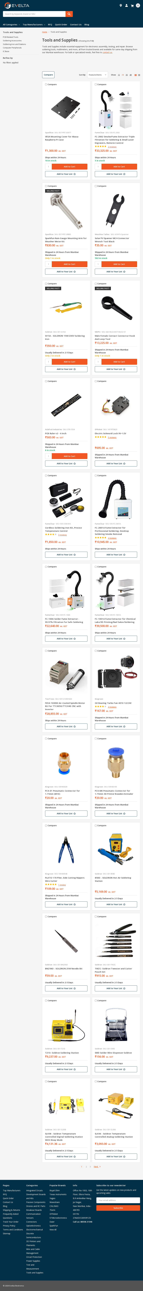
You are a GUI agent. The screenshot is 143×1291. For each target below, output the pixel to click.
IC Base (6, 51)
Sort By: (82, 75)
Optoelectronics (33, 1225)
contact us (107, 52)
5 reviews (112, 437)
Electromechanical (34, 1229)
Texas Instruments (58, 1194)
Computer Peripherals (12, 47)
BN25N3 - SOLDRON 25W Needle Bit (64, 968)
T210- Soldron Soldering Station (62, 1052)
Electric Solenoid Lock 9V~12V (110, 433)
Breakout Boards (34, 1210)
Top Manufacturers (33, 24)
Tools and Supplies (34, 1272)
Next (96, 1166)
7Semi (52, 1210)
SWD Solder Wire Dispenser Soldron (113, 1052)
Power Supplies (33, 1261)
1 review (62, 885)
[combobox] (38, 14)
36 (127, 75)
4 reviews (112, 538)
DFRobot (54, 1214)
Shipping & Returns (11, 1210)
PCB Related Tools (10, 37)
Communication (33, 1214)
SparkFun (54, 1225)
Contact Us (76, 24)
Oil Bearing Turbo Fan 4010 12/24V (113, 703)
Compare (48, 74)
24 (123, 75)
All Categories (10, 24)
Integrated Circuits (34, 1190)
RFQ (50, 24)
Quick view (66, 108)
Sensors (30, 1217)
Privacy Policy (9, 1225)
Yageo (52, 1198)
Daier (52, 1221)
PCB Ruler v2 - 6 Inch (55, 433)
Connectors (31, 1221)
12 (119, 75)
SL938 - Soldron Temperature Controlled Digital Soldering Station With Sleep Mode (64, 1136)
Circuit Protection (34, 1257)
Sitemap (6, 1233)
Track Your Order (10, 1221)
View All (53, 1229)
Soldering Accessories (12, 40)
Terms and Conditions (13, 1229)
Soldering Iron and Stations (14, 44)
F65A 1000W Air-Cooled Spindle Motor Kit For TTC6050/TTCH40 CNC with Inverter (65, 706)
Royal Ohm (55, 1190)
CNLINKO (54, 1206)
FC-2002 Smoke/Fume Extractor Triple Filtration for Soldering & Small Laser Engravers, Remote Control (115, 139)
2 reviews (112, 147)
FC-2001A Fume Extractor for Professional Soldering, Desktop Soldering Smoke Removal (112, 530)
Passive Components (35, 1202)
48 (131, 75)
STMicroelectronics (58, 1217)
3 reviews (62, 535)
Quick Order (61, 24)
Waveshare (55, 1202)
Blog (86, 24)
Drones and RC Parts (35, 1206)
